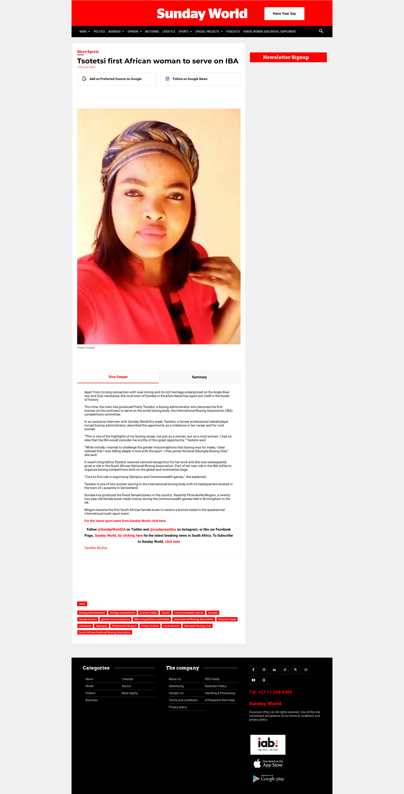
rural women (171, 625)
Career (166, 612)
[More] (175, 95)
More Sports (88, 51)
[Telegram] (142, 95)
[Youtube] (253, 680)
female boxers (88, 619)
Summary (199, 377)
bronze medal (148, 612)
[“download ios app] (268, 770)
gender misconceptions (115, 619)
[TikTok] (285, 670)
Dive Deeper (118, 376)
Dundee (213, 612)
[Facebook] (110, 95)
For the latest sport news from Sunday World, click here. (125, 520)
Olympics (101, 625)
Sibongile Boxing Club (197, 625)
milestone (85, 625)
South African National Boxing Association (104, 632)
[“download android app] (268, 784)
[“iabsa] (268, 755)
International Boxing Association (193, 619)
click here (172, 541)
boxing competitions (122, 612)
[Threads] (264, 680)
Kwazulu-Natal (227, 619)
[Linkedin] (121, 95)
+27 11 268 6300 (275, 692)
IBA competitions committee (151, 619)
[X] (131, 95)
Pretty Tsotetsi (150, 625)
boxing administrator (92, 612)
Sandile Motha (95, 547)
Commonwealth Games (188, 612)
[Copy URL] (164, 95)
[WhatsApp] (153, 95)
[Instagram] (264, 670)
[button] (321, 31)
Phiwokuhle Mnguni (124, 625)
